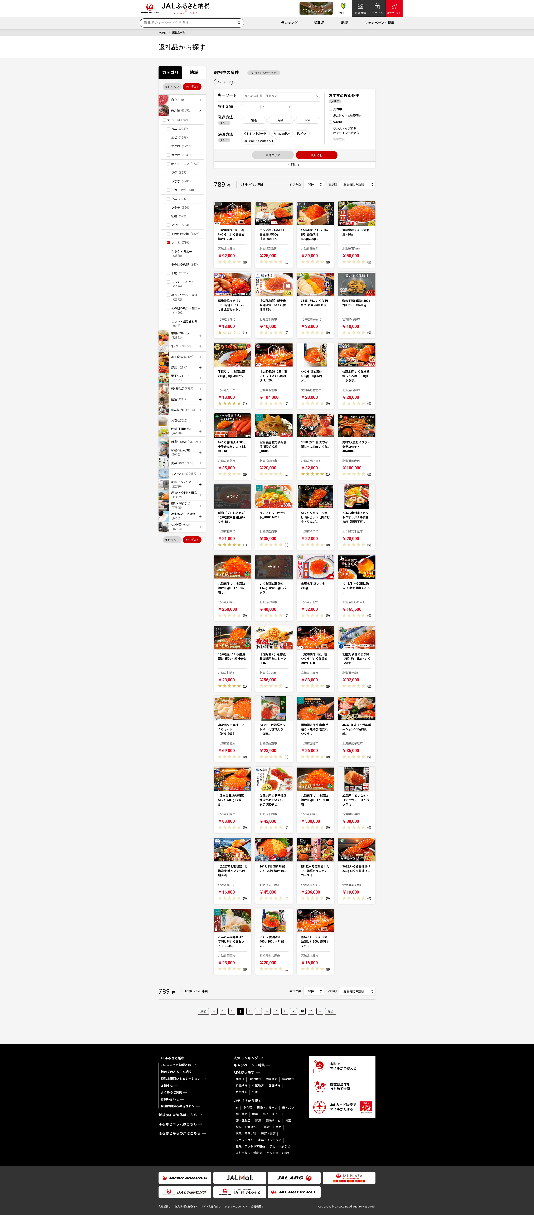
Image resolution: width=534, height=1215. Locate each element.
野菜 (255, 1114)
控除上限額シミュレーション (181, 1078)
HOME (162, 32)
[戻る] (214, 1011)
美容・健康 (268, 1133)
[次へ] (319, 1011)
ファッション (244, 1140)
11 (311, 1011)
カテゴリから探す (248, 1101)
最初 (203, 1011)
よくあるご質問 (171, 1092)
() (245, 262)
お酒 (288, 1120)
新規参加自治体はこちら (178, 1115)
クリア (224, 123)
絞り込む (192, 86)
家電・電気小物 (246, 1133)
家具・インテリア (269, 1140)
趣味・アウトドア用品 (250, 1146)
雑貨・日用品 (272, 1127)
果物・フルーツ (267, 1107)
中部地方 (288, 1079)
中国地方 (258, 1085)
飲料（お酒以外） (247, 1127)
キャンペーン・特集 (379, 23)
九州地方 (241, 1092)
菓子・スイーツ (273, 1114)
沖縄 (255, 1092)
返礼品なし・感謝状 (249, 1153)
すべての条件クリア (264, 72)
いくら (222, 82)
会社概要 (256, 1206)
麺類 (258, 1120)
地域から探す (244, 1072)
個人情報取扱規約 (185, 1206)
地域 (344, 23)
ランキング (289, 23)
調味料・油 (273, 1120)
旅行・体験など (280, 1146)
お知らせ (167, 1085)
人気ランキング (246, 1058)
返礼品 (319, 23)
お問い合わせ (170, 1099)
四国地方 (274, 1085)
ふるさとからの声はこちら (180, 1133)
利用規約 (164, 1206)
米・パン (288, 1107)
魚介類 (247, 1107)
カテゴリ (170, 72)
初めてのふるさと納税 (176, 1071)
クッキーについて (235, 1206)
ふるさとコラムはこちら (178, 1124)
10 (302, 1011)
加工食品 (241, 1114)
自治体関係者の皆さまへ (178, 1106)
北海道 (240, 1079)
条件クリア (172, 86)
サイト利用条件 (210, 1206)
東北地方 (255, 1079)
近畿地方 (241, 1085)
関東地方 (271, 1079)
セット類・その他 (278, 1153)
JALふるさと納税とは (176, 1065)
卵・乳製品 (243, 1120)
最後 (331, 1011)
